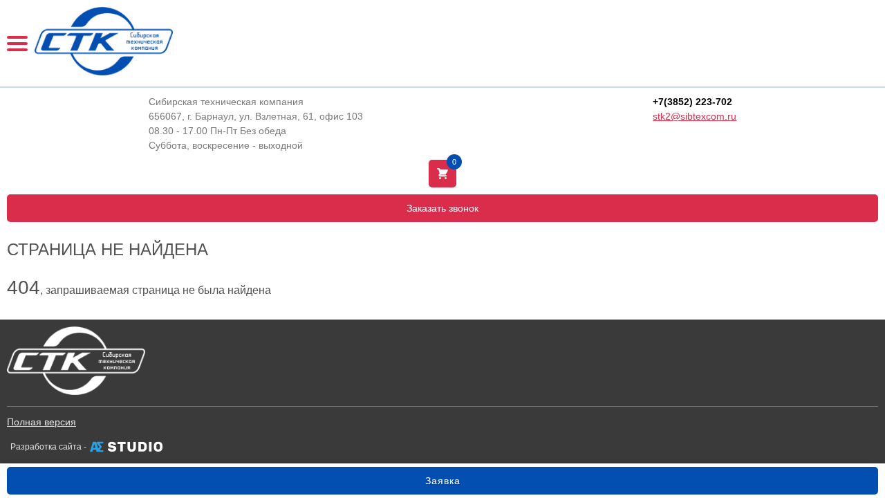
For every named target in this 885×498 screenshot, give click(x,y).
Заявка (442, 480)
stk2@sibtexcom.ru (694, 116)
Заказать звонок (442, 208)
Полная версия (41, 421)
